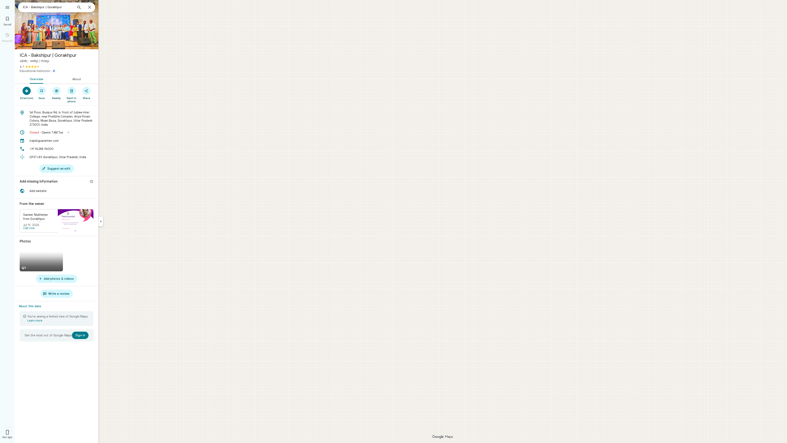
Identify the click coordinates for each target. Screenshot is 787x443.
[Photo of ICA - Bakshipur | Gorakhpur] (56, 24)
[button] (56, 132)
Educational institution (35, 71)
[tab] (36, 79)
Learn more (34, 320)
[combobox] (48, 7)
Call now (29, 228)
